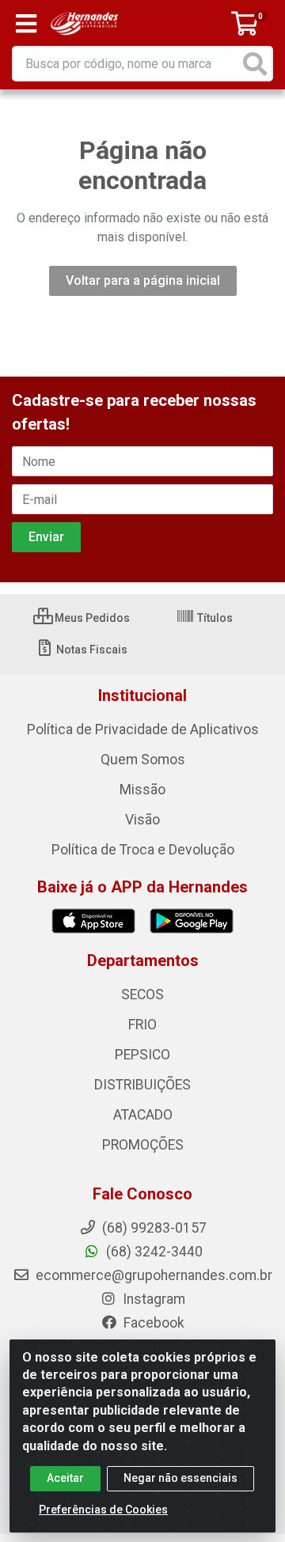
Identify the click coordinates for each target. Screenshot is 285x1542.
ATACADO (143, 1115)
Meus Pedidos (91, 618)
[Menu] (26, 23)
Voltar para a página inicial (143, 280)
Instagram (152, 1299)
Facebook (152, 1323)
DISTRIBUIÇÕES (142, 1085)
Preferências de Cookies (103, 1509)
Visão (142, 820)
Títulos (214, 618)
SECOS (142, 994)
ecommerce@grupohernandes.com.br (152, 1275)
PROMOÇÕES (143, 1145)
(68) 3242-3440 (153, 1252)
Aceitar (65, 1478)
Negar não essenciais (181, 1478)
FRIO (142, 1024)
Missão (142, 790)
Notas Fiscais (90, 649)
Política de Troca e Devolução (142, 850)
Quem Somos (143, 759)
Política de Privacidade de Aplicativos (143, 729)
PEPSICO (142, 1055)
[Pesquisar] (255, 63)
